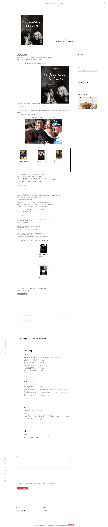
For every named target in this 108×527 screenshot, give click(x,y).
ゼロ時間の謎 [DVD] (23, 161)
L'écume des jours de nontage (54, 4)
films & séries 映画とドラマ (76, 39)
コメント (19, 456)
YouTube (59, 9)
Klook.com (45, 510)
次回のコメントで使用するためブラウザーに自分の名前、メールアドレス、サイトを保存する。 (38, 483)
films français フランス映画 (67, 39)
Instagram (49, 9)
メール (46, 470)
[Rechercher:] (87, 59)
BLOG (61, 39)
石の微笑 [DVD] (40, 161)
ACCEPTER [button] (71, 525)
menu (105, 2)
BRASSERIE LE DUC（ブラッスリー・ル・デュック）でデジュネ (25, 319)
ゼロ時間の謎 (44, 145)
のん (26, 381)
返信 (25, 372)
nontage (54, 39)
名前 (18, 470)
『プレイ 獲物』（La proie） (63, 316)
